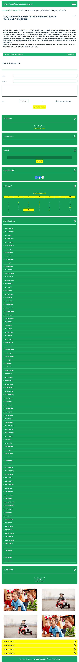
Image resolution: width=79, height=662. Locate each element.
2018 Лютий (8, 405)
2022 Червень (9, 561)
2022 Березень (9, 554)
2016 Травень (9, 339)
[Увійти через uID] (36, 177)
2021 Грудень (9, 543)
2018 (9, 10)
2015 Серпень (9, 308)
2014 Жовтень (9, 277)
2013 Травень (9, 242)
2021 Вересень (9, 533)
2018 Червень (9, 419)
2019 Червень (9, 457)
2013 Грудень (9, 252)
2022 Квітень (8, 557)
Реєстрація (37, 128)
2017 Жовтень (9, 391)
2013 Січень (8, 235)
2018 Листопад (9, 433)
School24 (14, 54)
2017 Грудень (9, 398)
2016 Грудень (9, 360)
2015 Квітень (8, 297)
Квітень (15, 10)
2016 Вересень (9, 349)
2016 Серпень (9, 346)
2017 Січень (8, 363)
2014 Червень (9, 266)
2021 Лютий (8, 516)
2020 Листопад (9, 505)
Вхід (43, 128)
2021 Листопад (9, 540)
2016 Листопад (9, 356)
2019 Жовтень (9, 467)
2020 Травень (9, 491)
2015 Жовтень (9, 315)
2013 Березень (9, 238)
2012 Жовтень (9, 228)
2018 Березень (9, 408)
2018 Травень (9, 415)
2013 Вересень (9, 245)
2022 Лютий (8, 550)
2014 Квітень (8, 263)
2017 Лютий (8, 367)
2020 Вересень (9, 502)
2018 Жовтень (9, 429)
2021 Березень (9, 519)
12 (39, 204)
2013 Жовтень (9, 249)
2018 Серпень (9, 422)
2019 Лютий (8, 443)
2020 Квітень (8, 488)
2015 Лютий (8, 290)
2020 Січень (8, 478)
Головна (4, 10)
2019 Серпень (9, 460)
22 (70, 207)
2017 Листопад (9, 394)
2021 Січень (8, 512)
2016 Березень (9, 332)
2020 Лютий (8, 481)
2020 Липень (8, 498)
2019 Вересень (9, 464)
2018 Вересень (9, 426)
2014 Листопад (9, 280)
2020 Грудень (9, 509)
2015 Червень (9, 304)
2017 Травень (9, 377)
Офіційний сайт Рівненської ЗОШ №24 (18, 4)
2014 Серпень (9, 270)
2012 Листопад (9, 232)
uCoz (58, 659)
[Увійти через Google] (42, 177)
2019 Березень (9, 446)
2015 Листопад (9, 318)
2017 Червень (9, 381)
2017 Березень (9, 370)
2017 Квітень (8, 374)
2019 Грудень (9, 474)
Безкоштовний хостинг (45, 659)
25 (20, 10)
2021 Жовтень (9, 536)
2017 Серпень (9, 384)
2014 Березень (9, 259)
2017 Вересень (9, 387)
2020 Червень (9, 495)
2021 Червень (9, 530)
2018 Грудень (9, 436)
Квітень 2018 (39, 193)
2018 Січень (8, 401)
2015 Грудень (9, 322)
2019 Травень (9, 453)
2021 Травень (9, 526)
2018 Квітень (8, 412)
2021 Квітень (8, 523)
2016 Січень (8, 325)
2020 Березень (9, 484)
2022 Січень (8, 547)
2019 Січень (8, 439)
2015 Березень (9, 294)
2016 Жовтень (9, 353)
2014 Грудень (9, 284)
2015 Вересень (9, 311)
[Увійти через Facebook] (39, 177)
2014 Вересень (9, 273)
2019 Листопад (9, 471)
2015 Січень (8, 287)
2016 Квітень (8, 335)
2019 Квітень (8, 450)
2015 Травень (9, 301)
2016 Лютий (8, 329)
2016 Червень (9, 342)
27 (49, 210)
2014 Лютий (8, 256)
